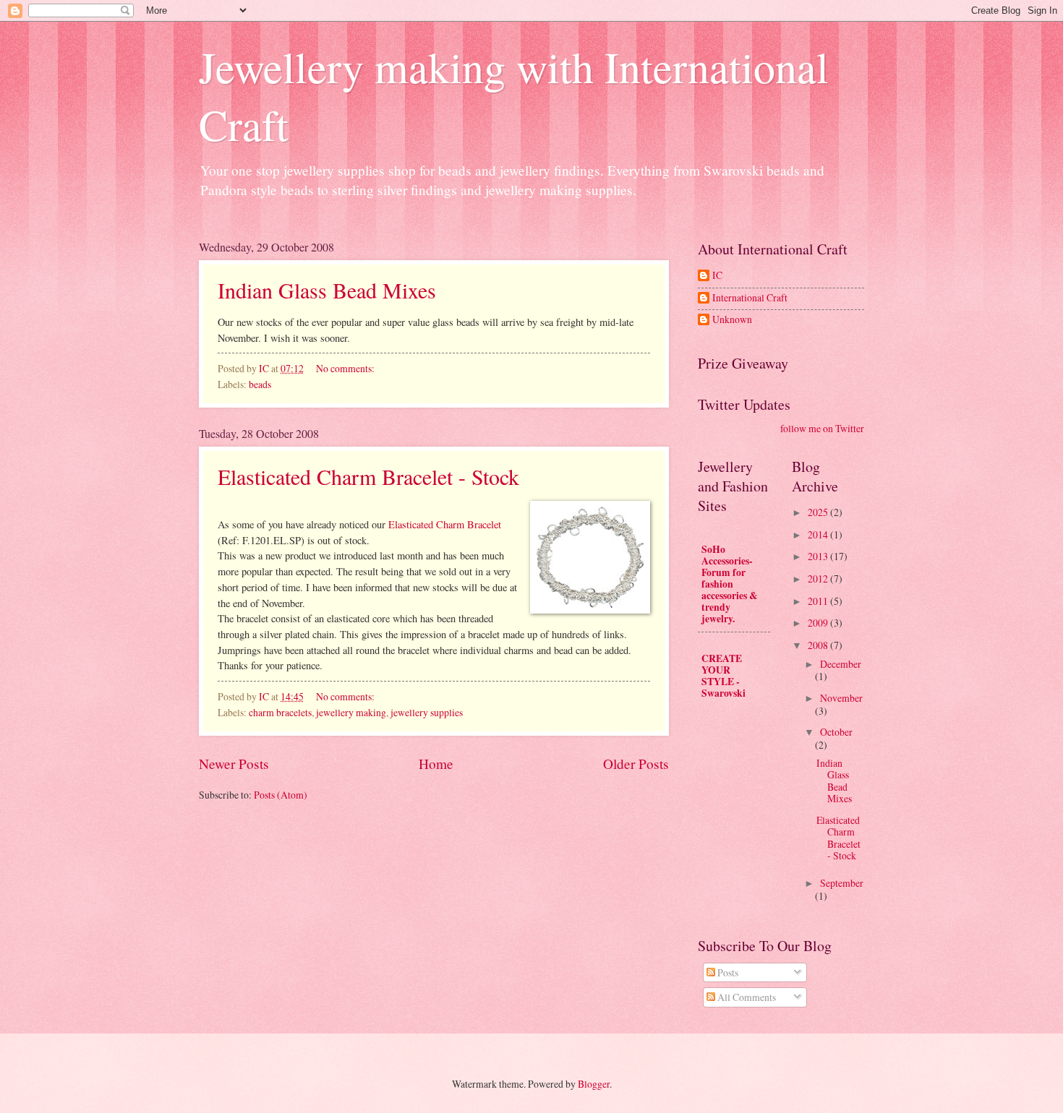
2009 (819, 622)
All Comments (745, 997)
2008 (819, 645)
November (841, 698)
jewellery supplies (426, 712)
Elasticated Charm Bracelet (444, 524)
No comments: (346, 368)
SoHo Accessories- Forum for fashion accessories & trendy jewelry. (729, 584)
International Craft (749, 298)
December (840, 664)
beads (260, 384)
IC (717, 276)
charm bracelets (280, 712)
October (836, 732)
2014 (819, 534)
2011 (819, 601)
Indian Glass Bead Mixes (327, 289)
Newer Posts (234, 764)
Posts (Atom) (280, 795)
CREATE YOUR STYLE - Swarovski (723, 675)
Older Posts (636, 764)
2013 (819, 556)
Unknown (732, 320)
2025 (819, 512)
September (841, 883)
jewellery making (351, 712)
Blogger (594, 1084)
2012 (819, 578)
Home (436, 764)
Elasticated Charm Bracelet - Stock (368, 476)
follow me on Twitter (822, 428)
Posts (726, 972)
